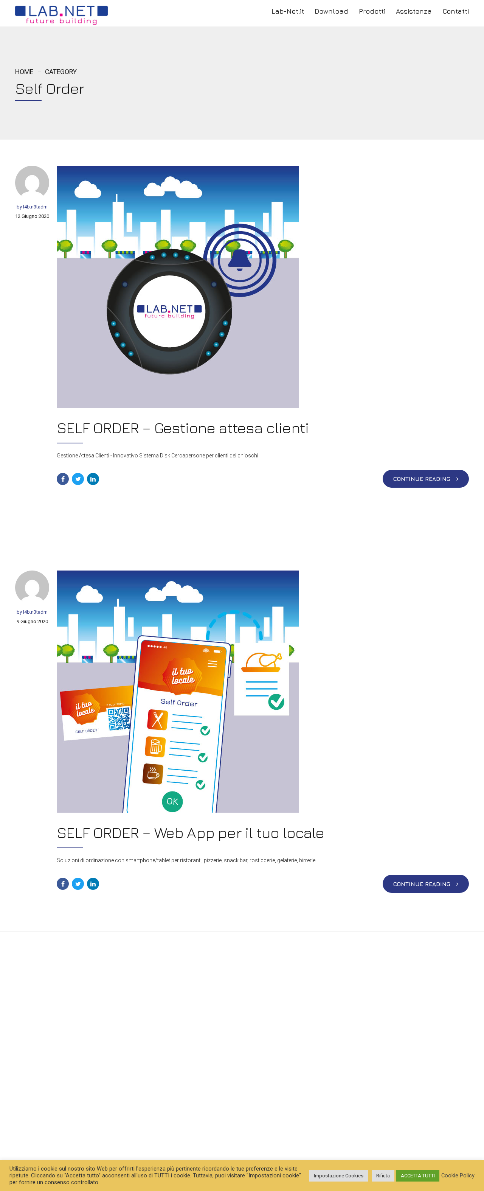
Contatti (455, 11)
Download (331, 11)
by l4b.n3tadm (32, 207)
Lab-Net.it (287, 11)
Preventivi (184, 1119)
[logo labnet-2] (124, 1010)
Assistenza (414, 11)
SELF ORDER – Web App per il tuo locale (190, 832)
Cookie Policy (458, 1175)
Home (24, 72)
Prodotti (372, 11)
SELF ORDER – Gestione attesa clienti (183, 427)
